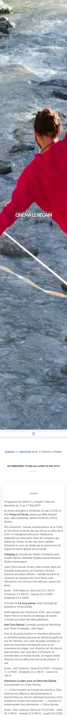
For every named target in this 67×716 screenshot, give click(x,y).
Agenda (10, 451)
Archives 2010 (28, 451)
